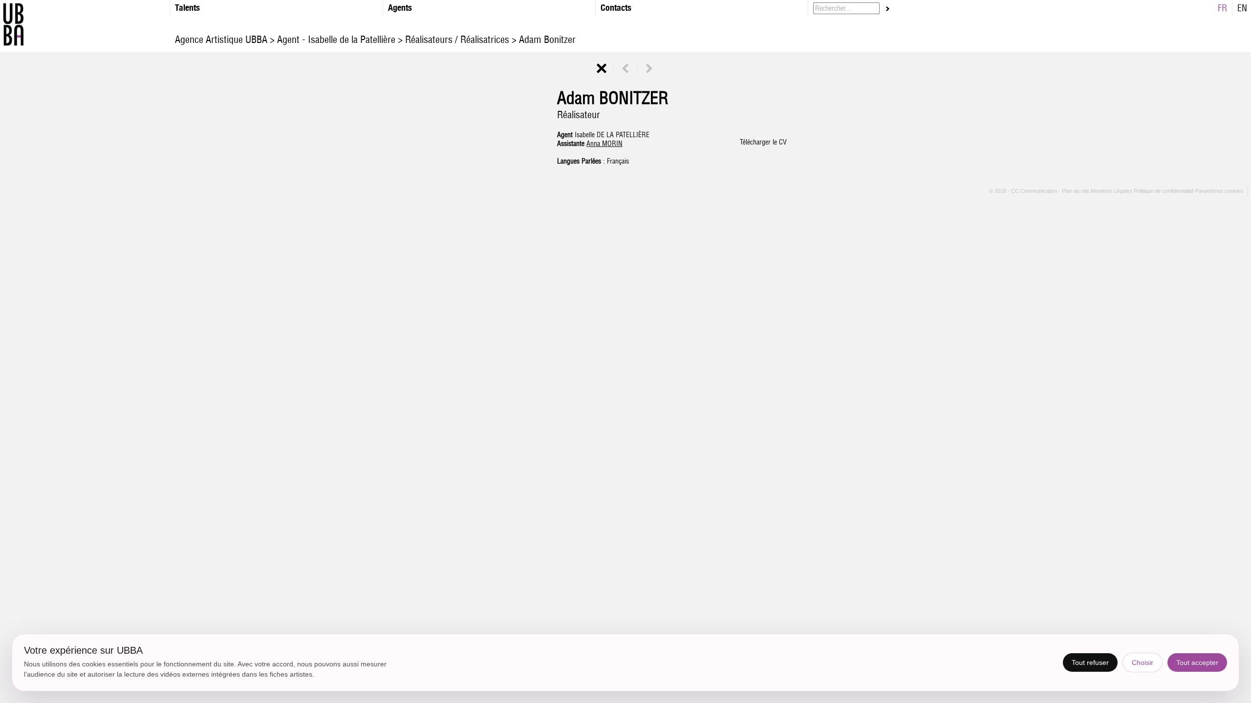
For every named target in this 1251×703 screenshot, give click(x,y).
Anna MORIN (604, 143)
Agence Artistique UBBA (222, 39)
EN (1242, 8)
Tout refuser (1090, 662)
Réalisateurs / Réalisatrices (457, 39)
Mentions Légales (1112, 191)
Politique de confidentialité (1164, 191)
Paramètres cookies (1219, 191)
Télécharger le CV (763, 142)
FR (1222, 8)
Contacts (616, 7)
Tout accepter (1197, 662)
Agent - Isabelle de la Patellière (336, 39)
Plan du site (1076, 191)
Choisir (1142, 662)
